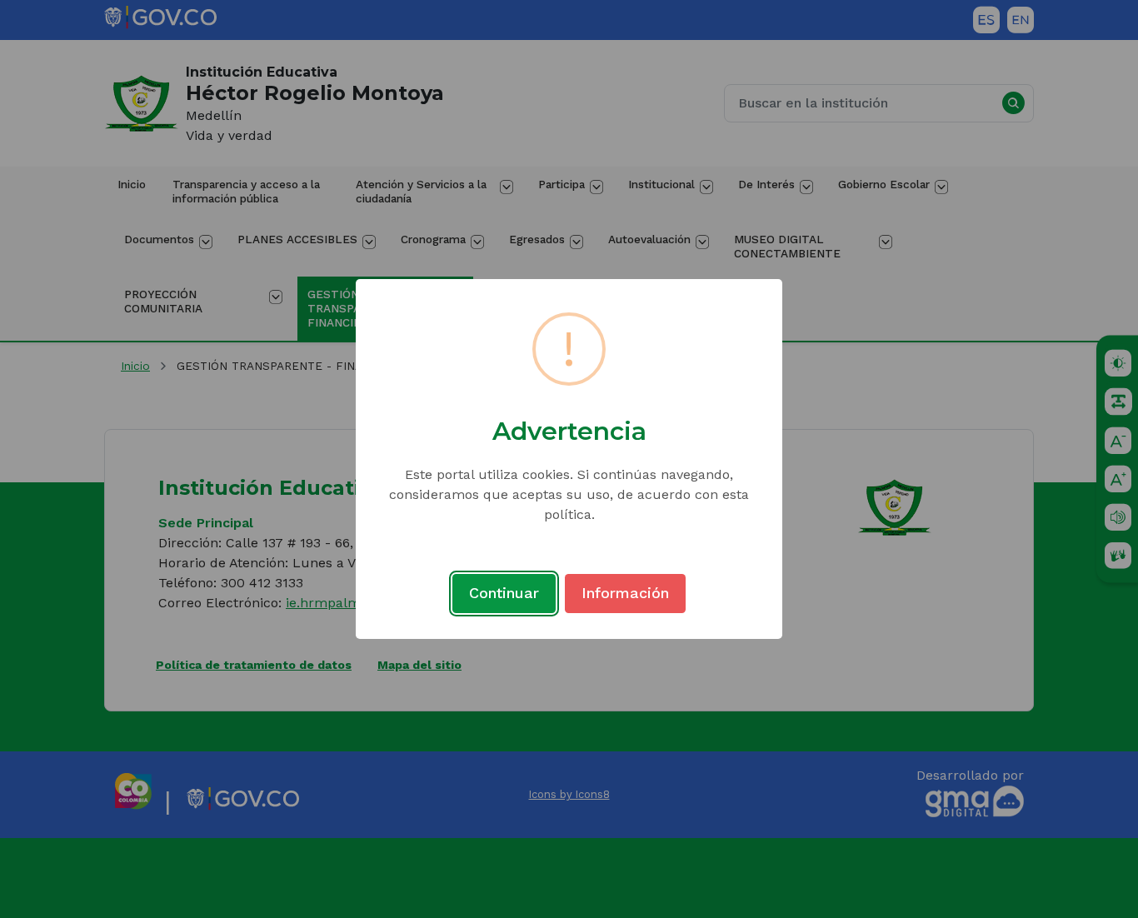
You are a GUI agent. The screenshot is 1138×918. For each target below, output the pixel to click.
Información (625, 592)
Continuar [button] (504, 592)
